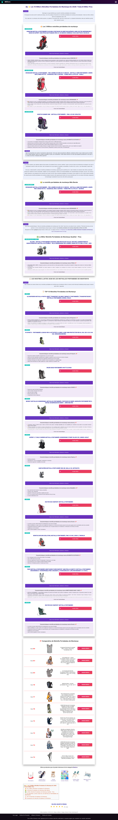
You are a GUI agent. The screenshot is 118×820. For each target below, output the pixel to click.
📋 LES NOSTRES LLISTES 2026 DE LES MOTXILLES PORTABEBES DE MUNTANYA (41, 794)
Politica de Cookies (47, 815)
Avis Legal (15, 815)
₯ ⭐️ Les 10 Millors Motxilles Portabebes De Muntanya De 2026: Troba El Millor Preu (40, 786)
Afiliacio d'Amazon (35, 815)
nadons (75, 767)
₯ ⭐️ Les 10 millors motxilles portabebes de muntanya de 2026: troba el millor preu (59, 7)
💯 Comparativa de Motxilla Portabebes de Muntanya (38, 798)
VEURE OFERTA (85, 648)
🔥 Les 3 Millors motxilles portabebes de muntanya (37, 788)
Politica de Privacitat (24, 815)
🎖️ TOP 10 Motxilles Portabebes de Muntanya (36, 796)
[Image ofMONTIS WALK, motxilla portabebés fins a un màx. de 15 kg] (50, 689)
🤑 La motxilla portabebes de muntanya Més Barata (37, 790)
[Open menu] (116, 2)
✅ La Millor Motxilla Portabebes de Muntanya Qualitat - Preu (39, 792)
